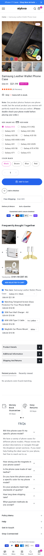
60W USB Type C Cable (14, 320)
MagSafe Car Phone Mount (16, 329)
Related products (9, 373)
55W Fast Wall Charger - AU (17, 312)
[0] (39, 8)
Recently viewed (26, 373)
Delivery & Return (8, 206)
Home (4, 17)
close (41, 2)
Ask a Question (25, 206)
